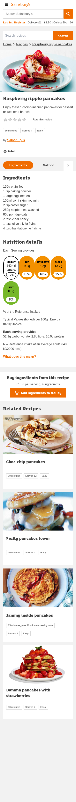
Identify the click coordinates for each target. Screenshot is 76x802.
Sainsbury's (16, 140)
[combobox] (33, 14)
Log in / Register (14, 22)
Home (7, 44)
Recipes (22, 44)
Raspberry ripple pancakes (52, 44)
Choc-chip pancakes (25, 462)
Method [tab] (48, 165)
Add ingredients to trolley (41, 392)
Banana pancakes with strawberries (28, 692)
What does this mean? (19, 356)
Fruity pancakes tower (28, 538)
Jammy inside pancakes (29, 615)
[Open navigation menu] (6, 5)
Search (63, 35)
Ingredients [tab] (18, 165)
